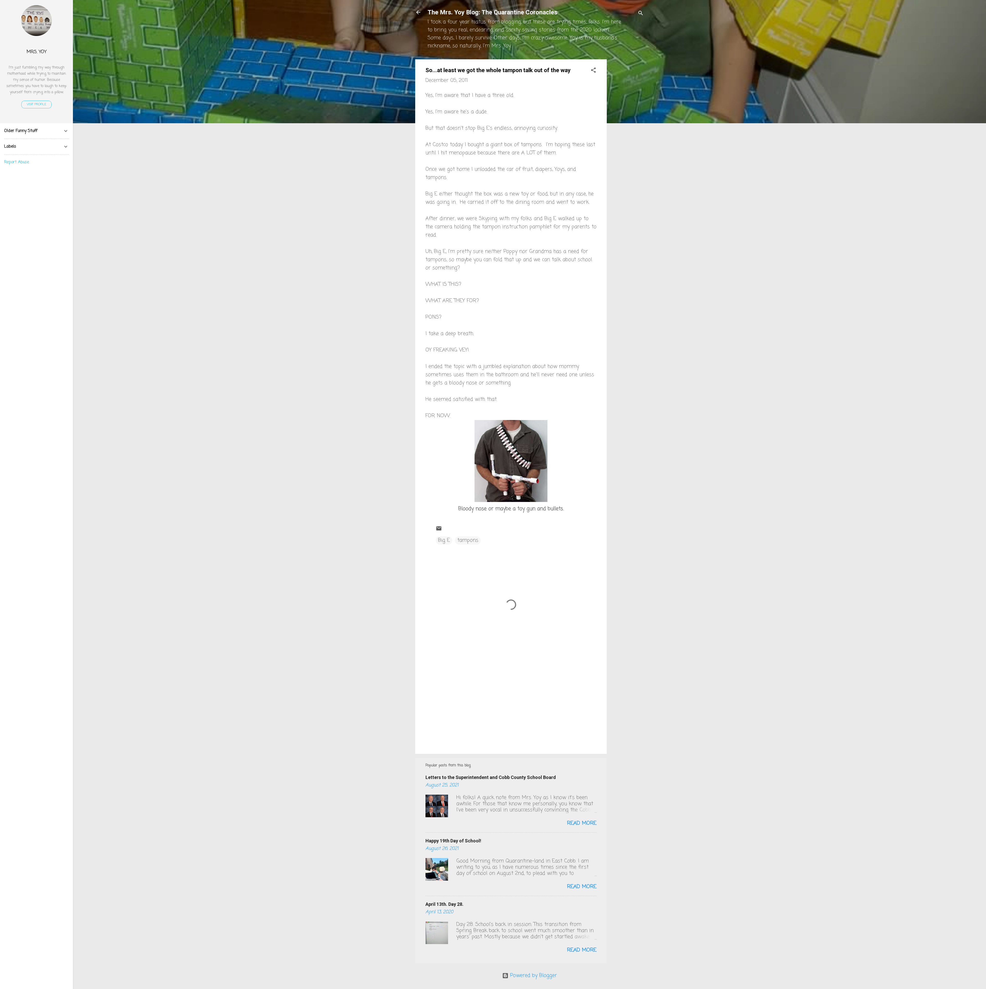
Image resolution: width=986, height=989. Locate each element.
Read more (581, 823)
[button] (593, 71)
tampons (467, 540)
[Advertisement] (627, 136)
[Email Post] (439, 530)
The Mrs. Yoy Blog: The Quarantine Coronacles (492, 12)
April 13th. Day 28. (444, 904)
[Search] (641, 14)
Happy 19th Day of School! (453, 840)
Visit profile (36, 104)
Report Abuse (16, 162)
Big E (444, 540)
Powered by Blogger (532, 976)
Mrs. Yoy (36, 51)
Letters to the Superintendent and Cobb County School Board (490, 777)
